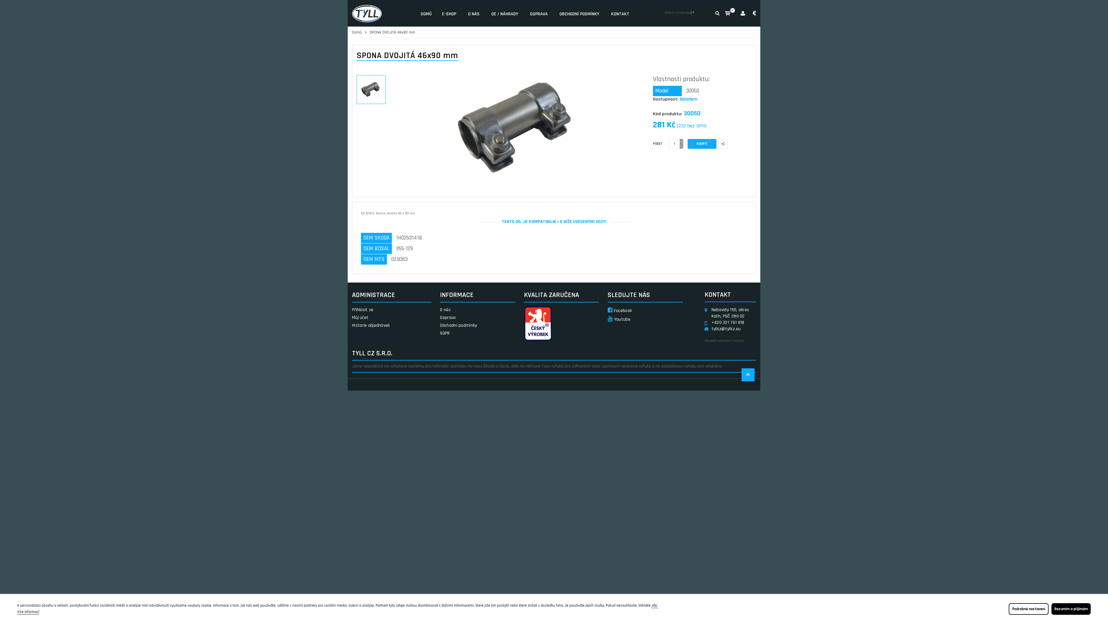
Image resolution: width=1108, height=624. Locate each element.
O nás (474, 14)
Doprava (539, 14)
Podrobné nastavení (1028, 609)
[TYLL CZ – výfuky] (382, 13)
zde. (655, 605)
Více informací (28, 612)
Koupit (702, 144)
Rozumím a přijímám (1071, 609)
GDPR (445, 333)
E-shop (449, 14)
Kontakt (620, 14)
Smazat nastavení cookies (724, 341)
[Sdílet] (723, 144)
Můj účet (360, 318)
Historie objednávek (371, 325)
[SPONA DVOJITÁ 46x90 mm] (371, 89)
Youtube (621, 319)
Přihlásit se (363, 310)
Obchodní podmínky (579, 14)
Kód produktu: (667, 114)
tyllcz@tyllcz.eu (726, 329)
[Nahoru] (748, 376)
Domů (426, 14)
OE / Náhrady (504, 14)
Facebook (622, 311)
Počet (657, 144)
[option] (371, 89)
